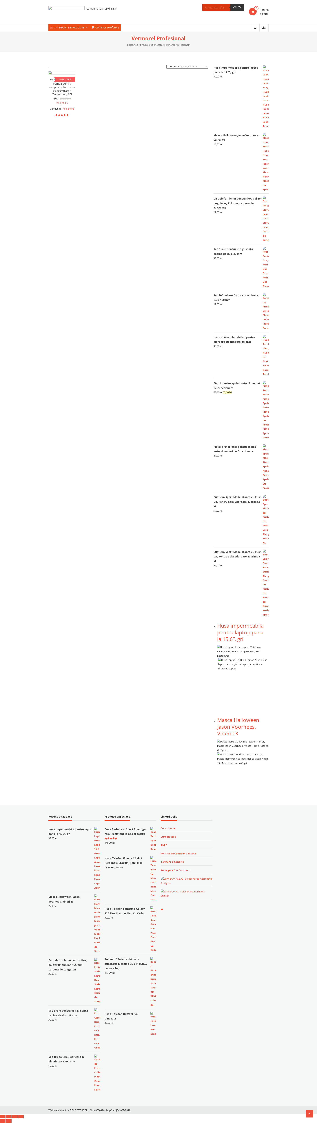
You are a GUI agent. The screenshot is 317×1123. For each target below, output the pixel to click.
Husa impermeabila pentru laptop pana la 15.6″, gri (240, 632)
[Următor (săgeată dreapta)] (9, 1121)
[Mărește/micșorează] (21, 1116)
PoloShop (132, 44)
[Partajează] (9, 1116)
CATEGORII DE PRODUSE (69, 27)
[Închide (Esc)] (3, 1116)
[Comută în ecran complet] (15, 1116)
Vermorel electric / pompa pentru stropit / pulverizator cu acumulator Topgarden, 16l (62, 87)
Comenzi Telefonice (107, 27)
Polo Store (68, 108)
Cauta (237, 7)
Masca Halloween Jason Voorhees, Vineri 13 (238, 726)
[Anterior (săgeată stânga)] (3, 1121)
